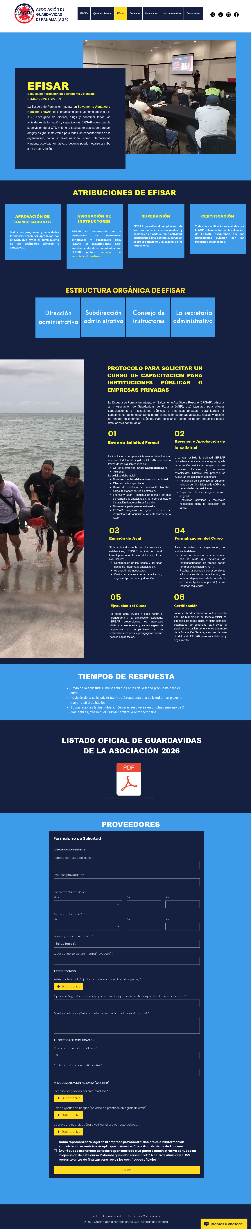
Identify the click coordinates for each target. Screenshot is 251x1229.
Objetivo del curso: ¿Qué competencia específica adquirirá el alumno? (101, 1013)
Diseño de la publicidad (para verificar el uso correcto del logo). (97, 1124)
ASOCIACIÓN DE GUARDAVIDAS (50, 12)
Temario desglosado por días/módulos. (81, 1091)
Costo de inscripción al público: (75, 1048)
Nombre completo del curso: (74, 858)
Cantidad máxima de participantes (78, 1065)
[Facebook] (236, 14)
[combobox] (88, 904)
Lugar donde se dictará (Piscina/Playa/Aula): (83, 954)
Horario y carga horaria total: (73, 936)
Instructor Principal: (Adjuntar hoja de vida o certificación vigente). (97, 979)
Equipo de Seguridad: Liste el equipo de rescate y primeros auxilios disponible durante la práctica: (120, 996)
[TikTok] (220, 14)
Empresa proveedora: (69, 875)
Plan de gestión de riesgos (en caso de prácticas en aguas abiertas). (100, 1108)
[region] (57, 317)
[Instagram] (228, 14)
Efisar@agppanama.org (152, 467)
